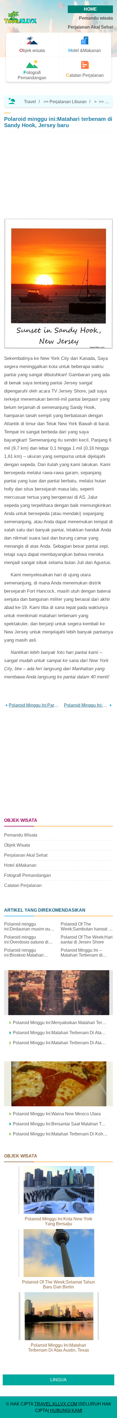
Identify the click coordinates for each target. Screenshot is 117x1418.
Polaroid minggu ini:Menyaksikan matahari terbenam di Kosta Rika (60, 1022)
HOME (90, 9)
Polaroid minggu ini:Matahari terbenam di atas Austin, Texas (58, 1347)
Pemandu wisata (96, 18)
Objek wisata (17, 845)
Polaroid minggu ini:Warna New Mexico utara (57, 1113)
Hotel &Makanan (20, 865)
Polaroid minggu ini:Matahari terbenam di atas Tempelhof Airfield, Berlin (60, 1042)
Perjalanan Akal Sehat (90, 27)
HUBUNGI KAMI (66, 1410)
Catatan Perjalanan (23, 885)
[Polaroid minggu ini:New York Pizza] (58, 1083)
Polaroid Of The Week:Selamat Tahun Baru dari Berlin (58, 1284)
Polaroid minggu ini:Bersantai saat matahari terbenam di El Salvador (60, 1124)
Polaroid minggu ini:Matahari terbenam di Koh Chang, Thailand (60, 1134)
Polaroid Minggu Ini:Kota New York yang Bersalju (58, 1221)
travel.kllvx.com (55, 1404)
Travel (30, 101)
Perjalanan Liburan (68, 101)
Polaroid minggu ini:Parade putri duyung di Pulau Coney (34, 705)
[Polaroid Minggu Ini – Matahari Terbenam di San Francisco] (58, 992)
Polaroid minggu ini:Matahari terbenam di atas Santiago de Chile (60, 1032)
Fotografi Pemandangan (27, 875)
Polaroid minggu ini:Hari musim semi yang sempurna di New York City (86, 705)
